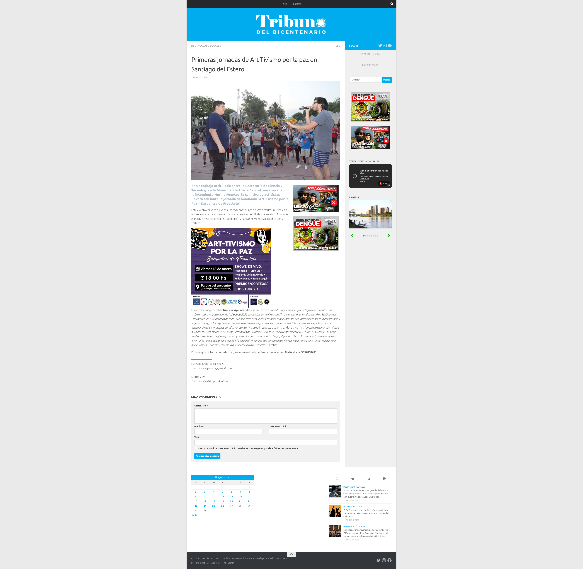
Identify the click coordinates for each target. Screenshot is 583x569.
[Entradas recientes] (337, 479)
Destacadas (199, 45)
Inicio (284, 3)
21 (240, 501)
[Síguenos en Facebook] (390, 45)
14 (240, 496)
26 (222, 506)
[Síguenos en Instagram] (385, 45)
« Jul (194, 515)
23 (195, 506)
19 (222, 501)
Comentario (201, 405)
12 (222, 496)
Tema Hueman (227, 563)
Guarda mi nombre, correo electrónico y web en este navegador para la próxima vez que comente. (248, 448)
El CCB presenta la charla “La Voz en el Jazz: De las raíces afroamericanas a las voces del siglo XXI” (366, 513)
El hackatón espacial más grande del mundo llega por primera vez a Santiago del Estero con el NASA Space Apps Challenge (366, 493)
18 (213, 501)
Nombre (199, 426)
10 (204, 496)
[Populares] (352, 479)
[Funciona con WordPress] (204, 563)
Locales (215, 45)
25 (213, 506)
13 (231, 496)
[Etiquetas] (384, 479)
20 (231, 501)
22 (249, 501)
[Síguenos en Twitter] (380, 45)
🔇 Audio (384, 183)
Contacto (296, 3)
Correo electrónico (279, 426)
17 (204, 501)
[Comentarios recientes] (368, 479)
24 (204, 506)
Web (196, 437)
